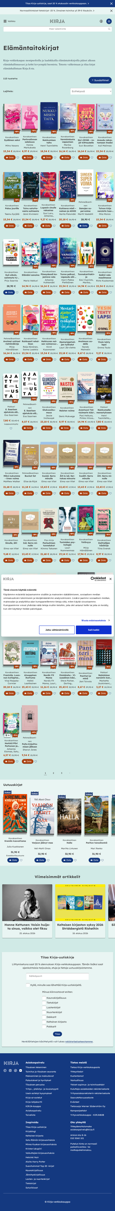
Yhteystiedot (76, 1071)
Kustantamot (77, 1076)
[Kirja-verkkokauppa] (11, 1063)
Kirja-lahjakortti (34, 1102)
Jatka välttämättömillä (56, 630)
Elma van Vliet (48, 481)
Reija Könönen (30, 347)
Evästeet (74, 1102)
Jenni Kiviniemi (30, 214)
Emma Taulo (104, 347)
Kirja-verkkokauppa (58, 1201)
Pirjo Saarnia (11, 280)
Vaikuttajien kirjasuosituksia (40, 1153)
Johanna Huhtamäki (49, 281)
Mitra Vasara (12, 145)
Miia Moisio (105, 214)
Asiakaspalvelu (33, 1110)
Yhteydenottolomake (81, 1126)
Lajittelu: (8, 91)
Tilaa (57, 1034)
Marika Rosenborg (67, 146)
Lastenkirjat (53, 1007)
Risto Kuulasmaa (105, 280)
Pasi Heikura (86, 415)
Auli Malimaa (105, 145)
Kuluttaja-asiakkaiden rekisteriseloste (89, 1089)
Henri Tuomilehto (49, 145)
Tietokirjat (52, 1002)
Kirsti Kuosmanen (49, 348)
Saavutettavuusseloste (81, 1097)
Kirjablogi (31, 1131)
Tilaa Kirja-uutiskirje (36, 1127)
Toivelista (30, 1115)
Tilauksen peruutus (35, 1084)
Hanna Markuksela (30, 146)
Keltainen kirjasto (57, 1021)
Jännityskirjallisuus (35, 1174)
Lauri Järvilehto (67, 347)
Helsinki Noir (32, 1157)
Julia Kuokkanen (15, 846)
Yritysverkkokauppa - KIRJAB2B (87, 1115)
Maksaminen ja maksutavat (40, 1076)
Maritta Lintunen (69, 848)
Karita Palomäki (67, 214)
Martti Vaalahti (85, 214)
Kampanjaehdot (78, 1110)
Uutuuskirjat (12, 785)
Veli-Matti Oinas (42, 848)
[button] (9, 21)
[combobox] (57, 29)
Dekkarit (51, 1016)
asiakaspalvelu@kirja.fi (82, 1129)
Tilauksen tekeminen (36, 1067)
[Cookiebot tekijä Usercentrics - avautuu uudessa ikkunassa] (93, 579)
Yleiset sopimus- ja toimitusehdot (87, 1084)
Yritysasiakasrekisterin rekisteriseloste (90, 1093)
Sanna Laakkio (30, 349)
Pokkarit (51, 1026)
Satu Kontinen (12, 753)
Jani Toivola (85, 681)
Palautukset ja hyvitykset (38, 1080)
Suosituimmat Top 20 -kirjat (40, 1166)
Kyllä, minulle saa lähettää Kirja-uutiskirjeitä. (56, 984)
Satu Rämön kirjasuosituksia (40, 1140)
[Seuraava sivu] (69, 773)
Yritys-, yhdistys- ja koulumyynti (42, 1089)
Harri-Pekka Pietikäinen (67, 281)
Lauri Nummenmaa (67, 549)
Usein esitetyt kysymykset (39, 1093)
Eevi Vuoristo (86, 280)
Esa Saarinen (11, 415)
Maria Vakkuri (31, 280)
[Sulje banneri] (110, 579)
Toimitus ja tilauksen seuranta (41, 1071)
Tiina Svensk (104, 548)
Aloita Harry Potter (35, 1161)
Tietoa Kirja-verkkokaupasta (85, 1067)
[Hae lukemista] (109, 29)
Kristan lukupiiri (34, 1148)
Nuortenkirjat (54, 1012)
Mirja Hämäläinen (12, 348)
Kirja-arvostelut (34, 1097)
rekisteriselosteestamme (79, 1041)
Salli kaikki (93, 630)
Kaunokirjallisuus (56, 997)
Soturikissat (32, 1187)
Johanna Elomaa (48, 217)
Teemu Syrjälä (12, 214)
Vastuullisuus (77, 1080)
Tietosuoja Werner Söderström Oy (87, 1106)
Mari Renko (96, 848)
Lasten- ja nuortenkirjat (38, 1179)
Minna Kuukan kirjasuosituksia (41, 1144)
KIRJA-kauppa (33, 1106)
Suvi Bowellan (86, 145)
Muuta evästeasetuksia (94, 620)
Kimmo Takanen (49, 548)
